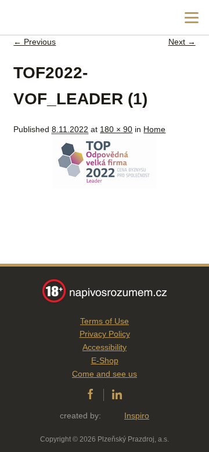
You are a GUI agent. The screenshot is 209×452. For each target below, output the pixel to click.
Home (154, 129)
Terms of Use (104, 321)
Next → (182, 41)
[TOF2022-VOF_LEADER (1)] (104, 185)
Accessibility (104, 347)
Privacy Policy (105, 333)
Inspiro (136, 415)
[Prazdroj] (57, 18)
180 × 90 (116, 129)
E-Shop (104, 360)
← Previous (34, 41)
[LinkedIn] (117, 394)
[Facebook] (90, 394)
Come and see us (104, 373)
